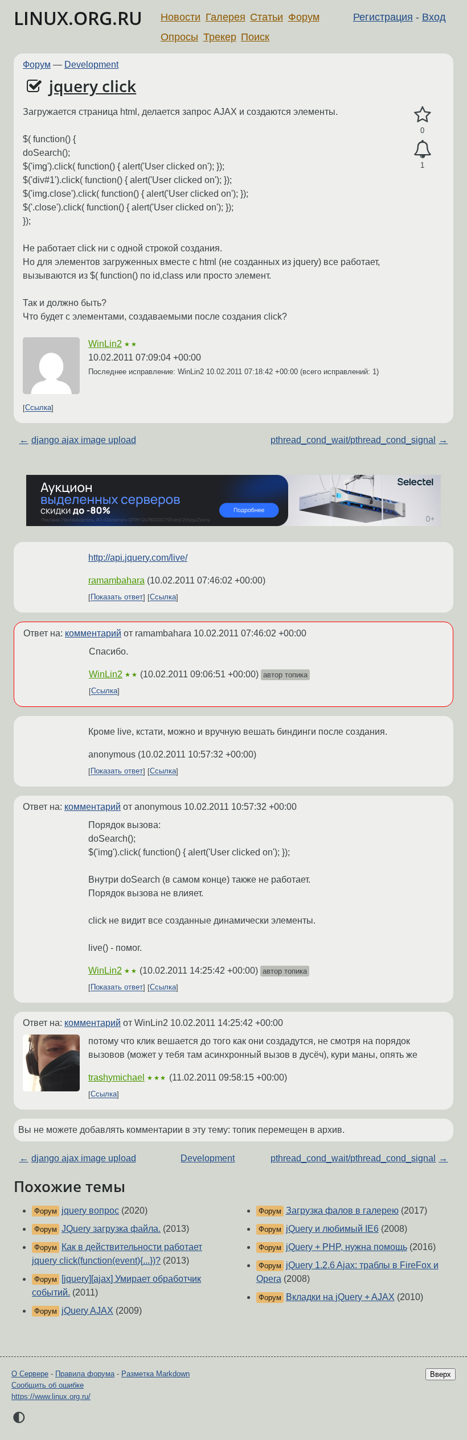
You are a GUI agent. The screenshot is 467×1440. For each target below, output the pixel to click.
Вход (434, 17)
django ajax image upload (83, 440)
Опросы (179, 37)
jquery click (92, 86)
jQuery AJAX (87, 1310)
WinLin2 (105, 344)
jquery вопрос (90, 1210)
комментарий (93, 633)
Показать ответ (117, 597)
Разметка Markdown (155, 1373)
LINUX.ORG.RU (78, 18)
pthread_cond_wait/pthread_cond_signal (353, 440)
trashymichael (116, 1077)
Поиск (255, 37)
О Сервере (29, 1373)
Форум (303, 17)
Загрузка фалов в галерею (342, 1210)
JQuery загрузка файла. (111, 1229)
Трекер (219, 37)
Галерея (225, 17)
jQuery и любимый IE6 (332, 1229)
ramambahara (116, 580)
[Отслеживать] (422, 149)
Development (91, 64)
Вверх (440, 1374)
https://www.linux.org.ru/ (51, 1396)
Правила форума (84, 1373)
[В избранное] (422, 115)
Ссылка (38, 408)
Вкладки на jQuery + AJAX (340, 1297)
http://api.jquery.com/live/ (137, 557)
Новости (180, 17)
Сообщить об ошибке (47, 1385)
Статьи (266, 17)
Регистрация (383, 17)
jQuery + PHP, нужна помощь (346, 1247)
